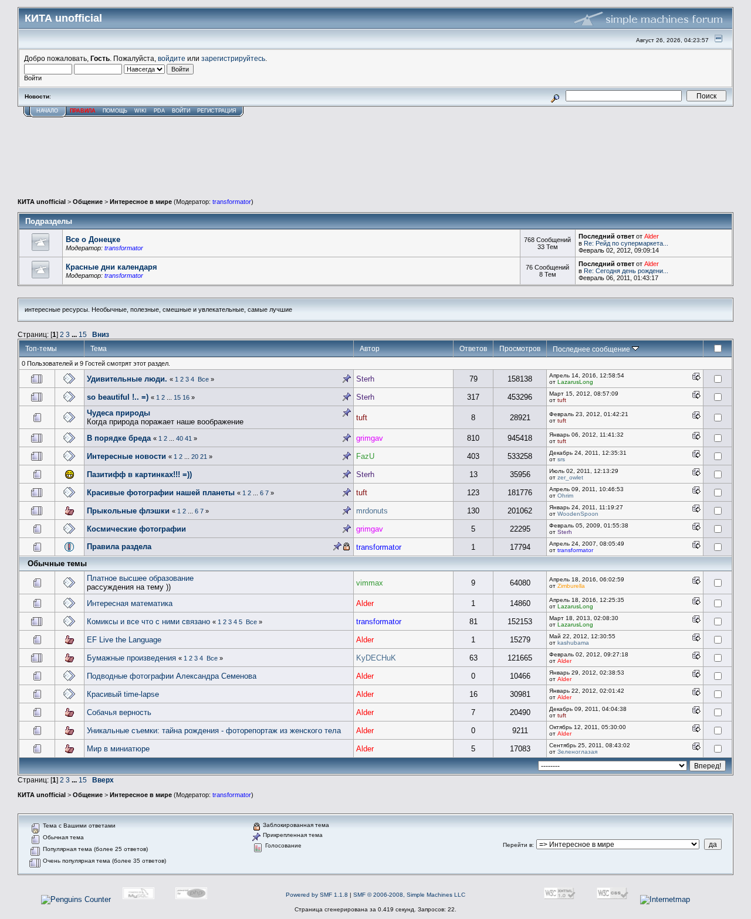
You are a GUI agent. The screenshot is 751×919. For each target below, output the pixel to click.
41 (188, 438)
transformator (231, 201)
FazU (365, 456)
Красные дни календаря (111, 267)
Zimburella (571, 586)
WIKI (140, 111)
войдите (171, 58)
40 (179, 438)
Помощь (115, 111)
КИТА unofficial (42, 201)
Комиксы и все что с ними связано (148, 621)
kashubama (573, 642)
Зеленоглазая (577, 751)
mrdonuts (372, 510)
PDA (159, 111)
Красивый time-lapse (123, 694)
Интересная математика (129, 603)
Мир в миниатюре (118, 748)
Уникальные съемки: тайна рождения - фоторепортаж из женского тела (214, 730)
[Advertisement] (375, 165)
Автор (370, 348)
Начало (47, 111)
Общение (88, 201)
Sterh (365, 379)
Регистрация (216, 111)
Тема (98, 348)
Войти (181, 111)
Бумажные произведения (131, 657)
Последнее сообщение (592, 349)
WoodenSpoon (577, 513)
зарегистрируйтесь (233, 58)
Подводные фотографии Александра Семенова (171, 676)
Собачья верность (119, 712)
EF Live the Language (124, 639)
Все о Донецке (93, 239)
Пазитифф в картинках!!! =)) (139, 474)
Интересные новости (126, 456)
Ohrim (565, 495)
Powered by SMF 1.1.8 (317, 894)
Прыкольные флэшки (128, 510)
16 (186, 397)
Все (203, 379)
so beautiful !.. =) (117, 397)
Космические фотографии (136, 529)
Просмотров (519, 348)
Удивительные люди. (127, 379)
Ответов (473, 348)
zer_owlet (570, 477)
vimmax (369, 582)
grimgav (369, 438)
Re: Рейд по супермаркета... (626, 243)
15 (83, 334)
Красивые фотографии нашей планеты (162, 492)
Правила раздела (119, 546)
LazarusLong (575, 382)
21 (203, 456)
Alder (651, 236)
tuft (561, 400)
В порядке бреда (119, 438)
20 (194, 456)
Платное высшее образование (140, 578)
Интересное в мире (141, 201)
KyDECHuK (376, 657)
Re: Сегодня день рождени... (626, 270)
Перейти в (517, 845)
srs (561, 459)
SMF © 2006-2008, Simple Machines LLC (409, 894)
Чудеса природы (118, 413)
